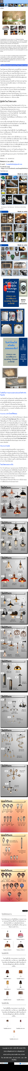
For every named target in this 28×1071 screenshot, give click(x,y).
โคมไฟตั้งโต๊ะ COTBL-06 (20, 1000)
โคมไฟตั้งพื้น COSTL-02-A (20, 1028)
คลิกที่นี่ (2, 156)
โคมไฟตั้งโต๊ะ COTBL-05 (7, 1000)
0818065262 (11, 158)
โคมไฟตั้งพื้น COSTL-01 (7, 1028)
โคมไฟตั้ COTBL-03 (7, 989)
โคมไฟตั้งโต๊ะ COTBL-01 (7, 978)
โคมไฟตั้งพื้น (5, 1003)
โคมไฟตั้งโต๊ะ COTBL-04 (20, 989)
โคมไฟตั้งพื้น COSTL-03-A (14, 1039)
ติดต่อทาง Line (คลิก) (7, 161)
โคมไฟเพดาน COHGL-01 (7, 939)
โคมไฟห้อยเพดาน (7, 914)
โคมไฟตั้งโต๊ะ (5, 953)
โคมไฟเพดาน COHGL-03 (7, 950)
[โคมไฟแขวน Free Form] (14, 18)
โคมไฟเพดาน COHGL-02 (20, 939)
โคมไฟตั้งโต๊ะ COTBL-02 (20, 978)
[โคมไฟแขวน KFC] (13, 32)
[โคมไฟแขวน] (5, 27)
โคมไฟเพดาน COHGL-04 (20, 950)
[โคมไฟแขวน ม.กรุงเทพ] (13, 27)
